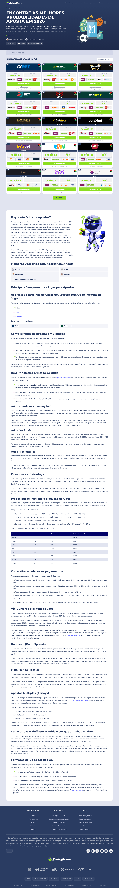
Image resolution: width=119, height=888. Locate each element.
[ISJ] (30, 869)
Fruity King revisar (95, 87)
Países (33, 822)
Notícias (110, 3)
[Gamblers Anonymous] (54, 869)
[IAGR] (81, 869)
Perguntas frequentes (59, 829)
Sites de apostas (71, 3)
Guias (101, 3)
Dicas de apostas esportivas (59, 819)
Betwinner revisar (59, 87)
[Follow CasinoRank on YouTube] (102, 851)
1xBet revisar (24, 87)
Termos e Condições (86, 885)
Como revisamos (85, 819)
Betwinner (19, 316)
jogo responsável (77, 790)
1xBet (17, 313)
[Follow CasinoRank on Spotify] (106, 851)
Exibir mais (58, 197)
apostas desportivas (63, 378)
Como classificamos (85, 822)
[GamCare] (67, 869)
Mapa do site (85, 829)
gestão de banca (74, 635)
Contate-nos (85, 826)
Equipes (33, 829)
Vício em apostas (17, 885)
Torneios (33, 826)
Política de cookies (34, 885)
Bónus (33, 816)
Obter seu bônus (24, 83)
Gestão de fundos (58, 826)
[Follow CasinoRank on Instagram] (93, 851)
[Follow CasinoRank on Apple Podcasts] (111, 851)
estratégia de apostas (80, 700)
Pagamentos (33, 819)
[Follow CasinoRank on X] (97, 851)
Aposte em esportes (88, 3)
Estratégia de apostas (58, 816)
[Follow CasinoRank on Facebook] (88, 851)
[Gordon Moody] (41, 869)
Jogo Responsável (58, 822)
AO (8, 851)
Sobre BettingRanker (85, 816)
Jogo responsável (69, 885)
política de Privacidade (51, 885)
